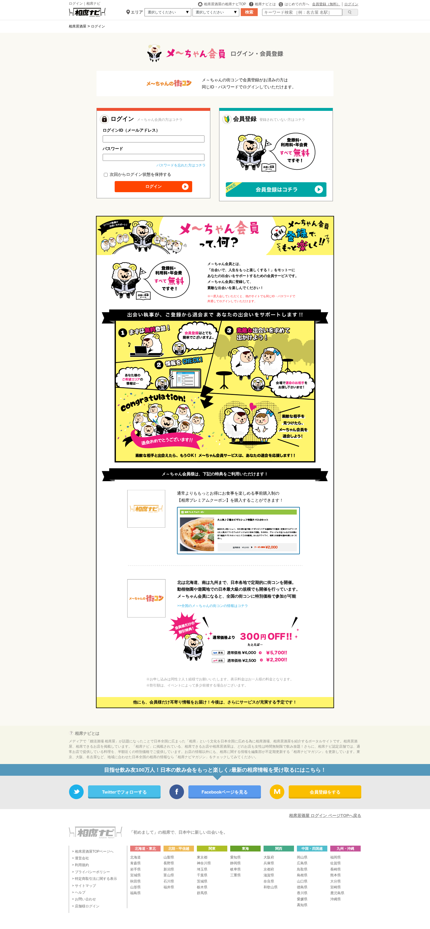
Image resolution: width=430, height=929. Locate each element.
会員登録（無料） (326, 4)
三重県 (235, 875)
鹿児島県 (337, 893)
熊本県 (335, 875)
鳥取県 (302, 869)
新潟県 (169, 869)
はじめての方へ (297, 4)
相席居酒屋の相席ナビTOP (225, 4)
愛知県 (235, 857)
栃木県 (202, 887)
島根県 (302, 875)
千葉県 (202, 875)
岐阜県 (235, 869)
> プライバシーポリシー (91, 872)
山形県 (135, 887)
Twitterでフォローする (124, 791)
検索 (249, 12)
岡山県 (302, 857)
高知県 (302, 905)
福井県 (169, 887)
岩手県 (135, 869)
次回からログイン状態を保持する (140, 174)
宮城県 (135, 875)
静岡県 (235, 863)
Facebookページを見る (225, 791)
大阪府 (269, 857)
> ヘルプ (78, 892)
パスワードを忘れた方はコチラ (181, 165)
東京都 (202, 857)
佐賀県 (335, 863)
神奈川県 (204, 863)
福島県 (135, 893)
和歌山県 (271, 887)
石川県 (169, 881)
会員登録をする (325, 791)
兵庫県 (269, 863)
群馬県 (202, 893)
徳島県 (302, 887)
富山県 (169, 875)
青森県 (135, 863)
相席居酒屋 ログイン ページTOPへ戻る (325, 815)
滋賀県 (269, 875)
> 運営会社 (80, 858)
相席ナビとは (265, 4)
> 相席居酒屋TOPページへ (92, 851)
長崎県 (335, 869)
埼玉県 (202, 869)
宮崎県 (335, 887)
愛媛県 (302, 899)
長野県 (169, 863)
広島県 (302, 863)
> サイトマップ (84, 886)
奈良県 (269, 881)
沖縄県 (335, 899)
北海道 (135, 857)
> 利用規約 (80, 865)
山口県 (302, 881)
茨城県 (202, 881)
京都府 (269, 869)
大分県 (335, 881)
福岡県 (335, 857)
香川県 (302, 893)
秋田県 (135, 881)
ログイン (351, 4)
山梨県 (169, 857)
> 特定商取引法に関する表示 (94, 879)
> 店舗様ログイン (85, 906)
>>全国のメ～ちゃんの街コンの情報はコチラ (212, 606)
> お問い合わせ (84, 899)
